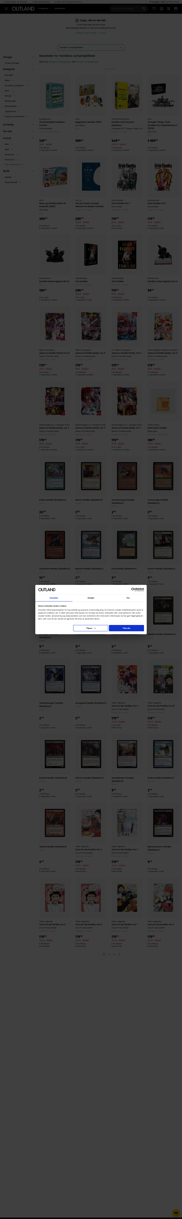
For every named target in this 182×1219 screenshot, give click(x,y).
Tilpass (89, 628)
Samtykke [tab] (54, 598)
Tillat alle (126, 628)
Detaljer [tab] (91, 598)
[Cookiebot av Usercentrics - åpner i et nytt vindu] (133, 589)
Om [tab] (128, 598)
